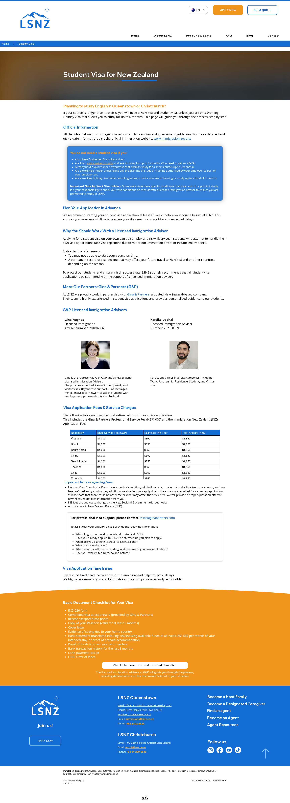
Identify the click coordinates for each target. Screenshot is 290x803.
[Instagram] (210, 750)
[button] (157, 35)
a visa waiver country (100, 163)
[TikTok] (238, 750)
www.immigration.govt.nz (172, 138)
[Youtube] (229, 750)
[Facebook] (219, 750)
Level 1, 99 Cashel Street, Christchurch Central (144, 742)
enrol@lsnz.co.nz (135, 747)
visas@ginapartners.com (157, 518)
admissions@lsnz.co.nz (140, 719)
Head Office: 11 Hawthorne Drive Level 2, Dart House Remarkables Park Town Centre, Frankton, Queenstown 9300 (145, 710)
